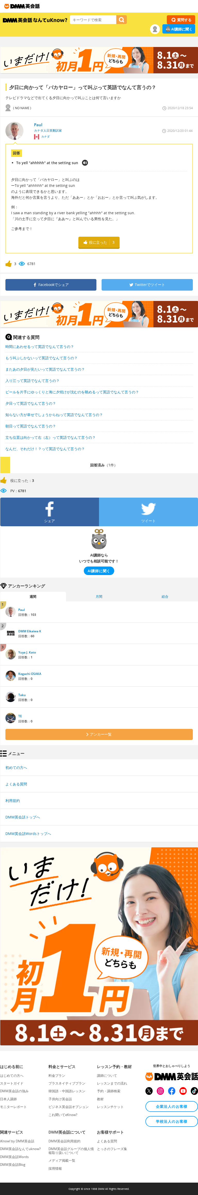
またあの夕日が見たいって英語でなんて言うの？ (45, 369)
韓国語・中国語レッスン (66, 1091)
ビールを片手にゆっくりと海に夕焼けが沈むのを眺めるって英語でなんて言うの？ (72, 391)
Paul (21, 610)
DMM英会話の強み (14, 1091)
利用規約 (12, 800)
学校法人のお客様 (172, 1121)
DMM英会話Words (14, 1156)
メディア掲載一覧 (61, 1160)
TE (20, 716)
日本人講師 (8, 1099)
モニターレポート (13, 1106)
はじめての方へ (11, 1075)
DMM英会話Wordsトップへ (28, 833)
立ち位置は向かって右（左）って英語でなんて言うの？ (50, 437)
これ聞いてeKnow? (62, 1114)
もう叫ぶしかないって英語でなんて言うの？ (41, 357)
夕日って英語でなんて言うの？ (30, 403)
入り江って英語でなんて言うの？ (32, 380)
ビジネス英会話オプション (68, 1106)
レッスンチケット (110, 1106)
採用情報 (55, 1168)
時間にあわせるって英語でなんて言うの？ (39, 346)
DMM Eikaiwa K (29, 631)
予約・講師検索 (108, 1091)
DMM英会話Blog (12, 1164)
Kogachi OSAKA (29, 674)
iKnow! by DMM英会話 (17, 1141)
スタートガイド (11, 1083)
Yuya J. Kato (27, 652)
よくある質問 (16, 784)
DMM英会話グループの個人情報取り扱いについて (71, 1150)
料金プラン (56, 1075)
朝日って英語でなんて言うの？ (30, 426)
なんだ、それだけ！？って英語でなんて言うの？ (45, 448)
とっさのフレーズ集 (112, 1148)
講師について (107, 1075)
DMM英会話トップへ (22, 817)
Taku (22, 695)
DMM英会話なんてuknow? (20, 1148)
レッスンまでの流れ (112, 1083)
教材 (100, 1099)
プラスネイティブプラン (66, 1083)
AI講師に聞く (182, 29)
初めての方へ (16, 767)
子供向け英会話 (60, 1099)
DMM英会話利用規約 (64, 1141)
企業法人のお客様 (172, 1106)
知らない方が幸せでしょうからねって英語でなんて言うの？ (54, 414)
